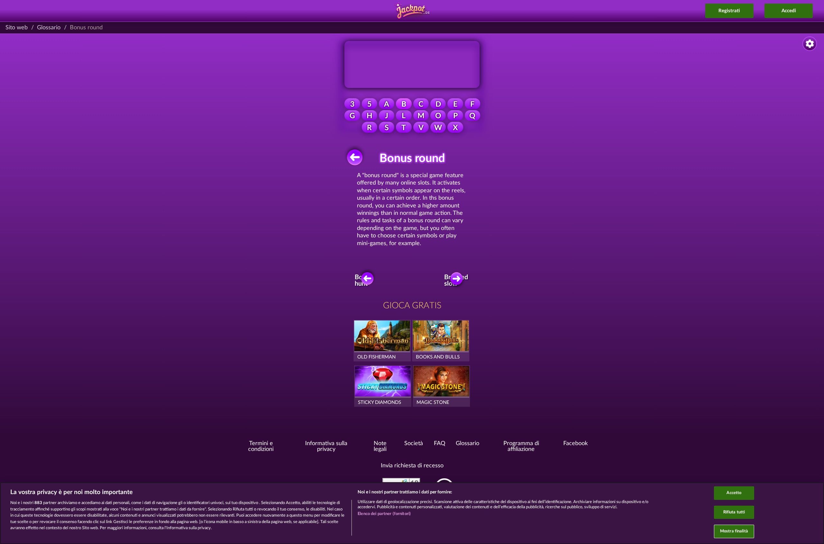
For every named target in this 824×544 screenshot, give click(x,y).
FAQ (439, 443)
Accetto (733, 493)
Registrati (729, 10)
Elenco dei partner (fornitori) (384, 514)
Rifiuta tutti (734, 512)
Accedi (789, 10)
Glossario (49, 28)
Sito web (16, 28)
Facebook (575, 443)
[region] (412, 513)
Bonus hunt (363, 280)
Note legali (380, 446)
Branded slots (457, 280)
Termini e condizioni (261, 446)
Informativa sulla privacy (326, 446)
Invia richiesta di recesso (412, 466)
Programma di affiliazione (521, 446)
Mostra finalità (734, 531)
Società (413, 443)
